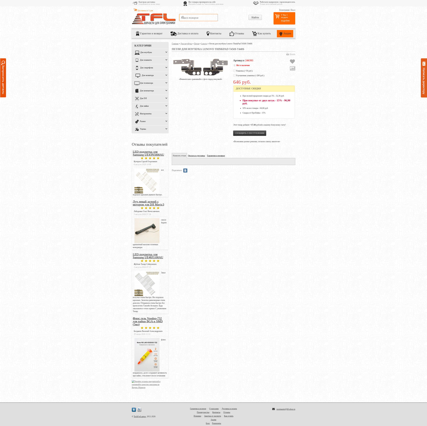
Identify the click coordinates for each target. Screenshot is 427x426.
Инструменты (145, 114)
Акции (287, 33)
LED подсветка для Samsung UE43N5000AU (148, 153)
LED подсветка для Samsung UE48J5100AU (148, 256)
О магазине (214, 409)
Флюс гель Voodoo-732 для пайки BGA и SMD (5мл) (148, 321)
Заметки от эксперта (212, 416)
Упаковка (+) (244, 71)
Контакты (215, 33)
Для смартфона (146, 68)
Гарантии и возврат (150, 33)
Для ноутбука (146, 52)
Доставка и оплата (187, 33)
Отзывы (239, 33)
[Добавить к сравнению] (292, 69)
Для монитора (148, 75)
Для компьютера (147, 91)
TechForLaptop (140, 416)
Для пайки (144, 106)
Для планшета (146, 60)
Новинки (197, 416)
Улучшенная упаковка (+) (249, 75)
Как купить (264, 33)
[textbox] (198, 17)
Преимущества (203, 412)
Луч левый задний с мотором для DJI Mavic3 (148, 203)
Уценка (143, 129)
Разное (143, 121)
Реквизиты (216, 423)
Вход (293, 10)
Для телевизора (146, 83)
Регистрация (284, 10)
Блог (208, 423)
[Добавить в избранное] (292, 62)
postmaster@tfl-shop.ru (286, 409)
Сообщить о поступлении (249, 133)
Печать (292, 54)
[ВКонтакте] (185, 170)
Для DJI (143, 98)
